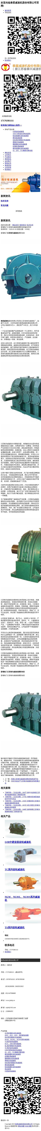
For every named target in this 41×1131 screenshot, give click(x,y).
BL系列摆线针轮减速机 (13, 1046)
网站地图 (21, 1126)
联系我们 (8, 60)
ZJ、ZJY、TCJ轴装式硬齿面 (23, 150)
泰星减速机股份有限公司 (24, 1124)
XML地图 (28, 1126)
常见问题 (4, 205)
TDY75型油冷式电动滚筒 (21, 133)
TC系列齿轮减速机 (11, 1048)
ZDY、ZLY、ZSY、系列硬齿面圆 (17, 1035)
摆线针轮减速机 (18, 142)
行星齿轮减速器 (18, 131)
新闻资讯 (8, 159)
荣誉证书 (8, 163)
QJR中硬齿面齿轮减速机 (13, 1050)
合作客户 (8, 161)
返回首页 (8, 10)
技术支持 (4, 201)
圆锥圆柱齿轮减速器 (20, 144)
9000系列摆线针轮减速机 (21, 140)
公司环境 (8, 167)
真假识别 (8, 165)
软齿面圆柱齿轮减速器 (21, 136)
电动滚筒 (8, 1069)
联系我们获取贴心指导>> (11, 125)
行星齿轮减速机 (10, 1071)
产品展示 (8, 157)
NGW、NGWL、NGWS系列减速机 (17, 1039)
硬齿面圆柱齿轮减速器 (21, 148)
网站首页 (8, 152)
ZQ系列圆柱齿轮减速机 (13, 1033)
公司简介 (8, 155)
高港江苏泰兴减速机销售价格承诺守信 (24, 779)
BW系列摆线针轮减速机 (13, 1037)
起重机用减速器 (18, 146)
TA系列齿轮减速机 (11, 1041)
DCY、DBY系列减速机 (13, 1044)
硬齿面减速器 (17, 138)
